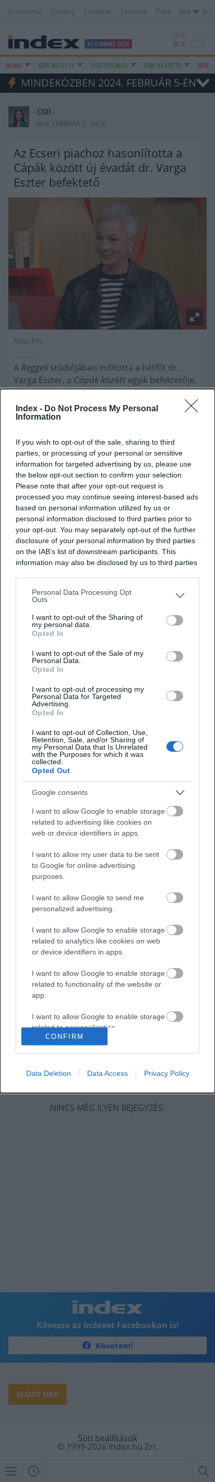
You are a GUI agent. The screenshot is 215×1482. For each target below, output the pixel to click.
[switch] (174, 620)
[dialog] (107, 741)
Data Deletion (48, 1073)
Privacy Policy (166, 1073)
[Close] (195, 409)
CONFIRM (64, 1036)
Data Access (107, 1073)
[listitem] (107, 596)
